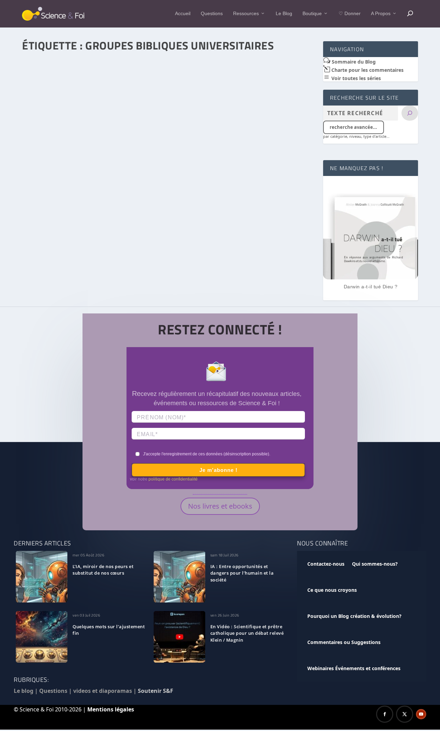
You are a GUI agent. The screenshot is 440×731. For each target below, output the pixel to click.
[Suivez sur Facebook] (384, 714)
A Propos (380, 13)
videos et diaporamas (102, 691)
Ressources (246, 13)
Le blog (23, 691)
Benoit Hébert (49, 255)
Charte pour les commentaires (367, 70)
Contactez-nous (325, 564)
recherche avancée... (353, 127)
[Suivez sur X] (404, 714)
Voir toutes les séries (355, 78)
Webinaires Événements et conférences (353, 668)
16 (147, 255)
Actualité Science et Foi (118, 255)
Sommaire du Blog (353, 61)
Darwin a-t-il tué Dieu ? (371, 286)
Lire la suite (51, 281)
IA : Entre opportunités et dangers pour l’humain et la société (242, 573)
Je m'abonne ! (218, 470)
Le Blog (284, 13)
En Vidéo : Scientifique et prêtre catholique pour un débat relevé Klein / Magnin (247, 633)
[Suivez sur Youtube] (421, 714)
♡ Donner (350, 13)
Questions (212, 13)
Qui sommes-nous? (375, 564)
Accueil (182, 13)
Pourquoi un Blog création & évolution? (354, 616)
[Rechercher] (410, 113)
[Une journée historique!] (168, 143)
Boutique (312, 13)
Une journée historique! (59, 245)
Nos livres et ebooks (220, 506)
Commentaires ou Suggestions (344, 642)
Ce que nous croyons (332, 590)
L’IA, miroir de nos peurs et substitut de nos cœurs (103, 569)
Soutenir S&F (155, 691)
